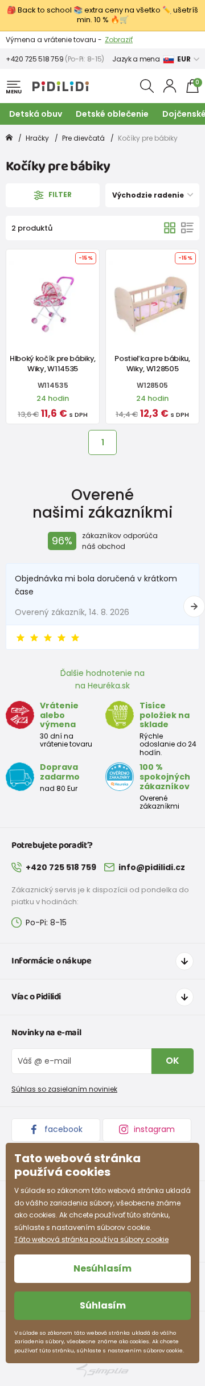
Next (194, 606)
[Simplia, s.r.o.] (102, 1370)
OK (172, 1060)
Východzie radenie (149, 195)
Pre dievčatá (83, 138)
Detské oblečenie (112, 114)
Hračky (37, 138)
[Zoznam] (187, 228)
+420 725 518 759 (34, 59)
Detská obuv (35, 114)
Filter (59, 194)
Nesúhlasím (102, 1268)
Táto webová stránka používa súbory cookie (91, 1239)
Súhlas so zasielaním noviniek (64, 1089)
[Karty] (169, 228)
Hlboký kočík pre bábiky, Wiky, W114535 (53, 363)
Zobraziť (119, 39)
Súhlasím (103, 1305)
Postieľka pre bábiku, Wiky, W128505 (152, 363)
